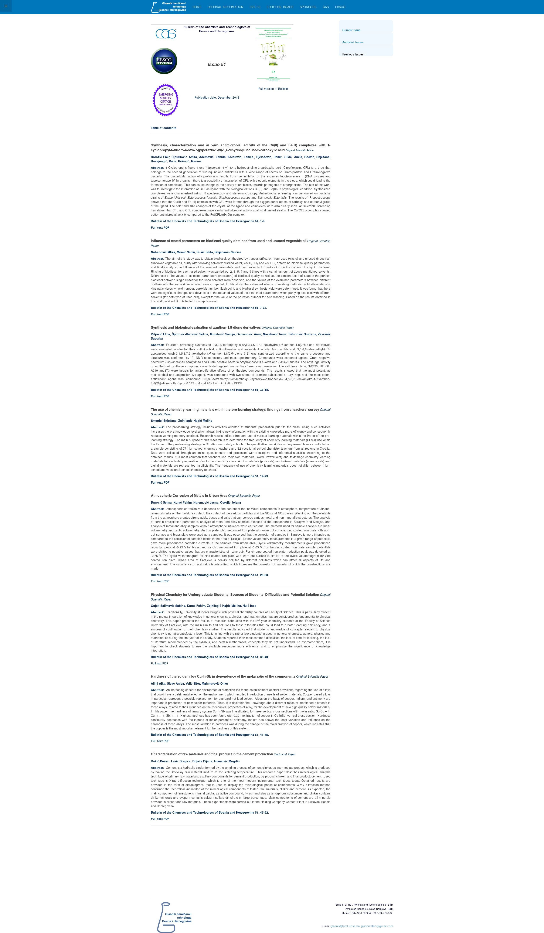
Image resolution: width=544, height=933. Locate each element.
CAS (326, 7)
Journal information (225, 7)
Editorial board (280, 7)
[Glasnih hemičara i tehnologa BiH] (168, 6)
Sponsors (308, 7)
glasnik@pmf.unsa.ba (345, 926)
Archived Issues (353, 42)
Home (197, 7)
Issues (255, 7)
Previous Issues (353, 54)
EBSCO (340, 7)
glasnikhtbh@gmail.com (377, 926)
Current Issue (351, 30)
